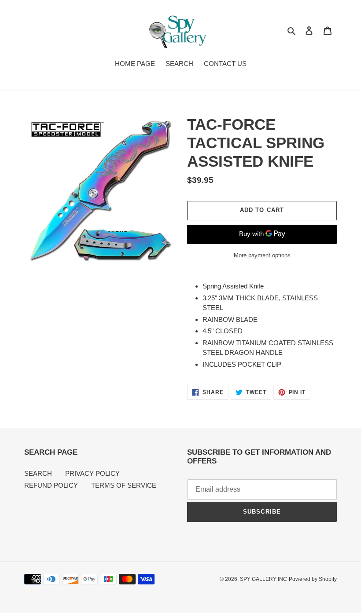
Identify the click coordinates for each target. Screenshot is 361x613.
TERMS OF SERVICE (123, 485)
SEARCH (38, 473)
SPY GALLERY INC (263, 579)
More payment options (262, 255)
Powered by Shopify (313, 579)
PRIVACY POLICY (92, 473)
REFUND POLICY (51, 485)
